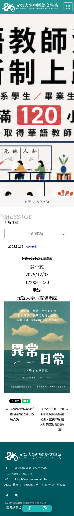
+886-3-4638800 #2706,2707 (29, 468)
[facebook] (7, 496)
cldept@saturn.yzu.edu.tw (30, 479)
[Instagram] (44, 508)
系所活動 (31, 246)
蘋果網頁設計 (15, 507)
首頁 (28, 201)
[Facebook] (29, 508)
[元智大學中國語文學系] (30, 7)
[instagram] (16, 496)
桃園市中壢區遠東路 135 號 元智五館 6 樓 (39, 485)
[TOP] (66, 508)
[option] (37, 128)
